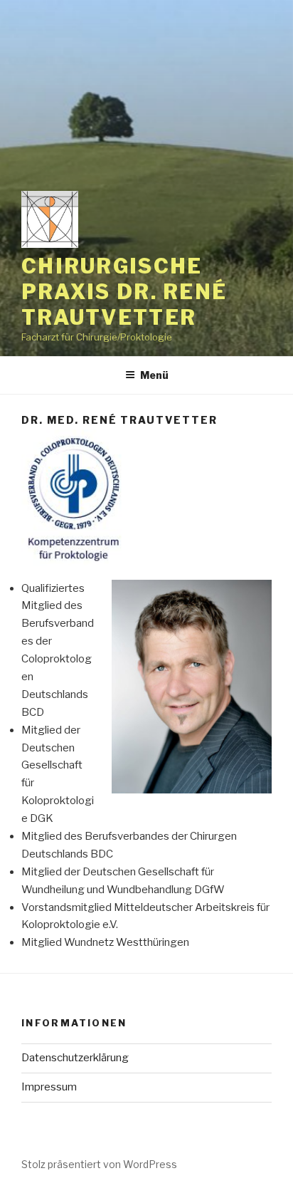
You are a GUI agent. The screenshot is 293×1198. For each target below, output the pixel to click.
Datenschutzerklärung (75, 1057)
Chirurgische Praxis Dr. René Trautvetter (124, 292)
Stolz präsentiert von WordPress (99, 1164)
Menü (154, 375)
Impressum (49, 1086)
